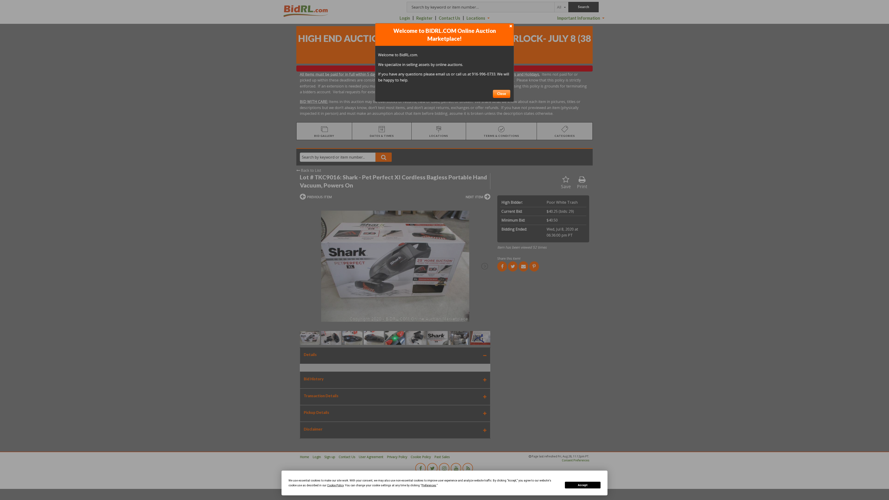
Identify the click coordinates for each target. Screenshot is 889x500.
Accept (583, 485)
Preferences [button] (429, 485)
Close (501, 94)
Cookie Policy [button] (335, 485)
